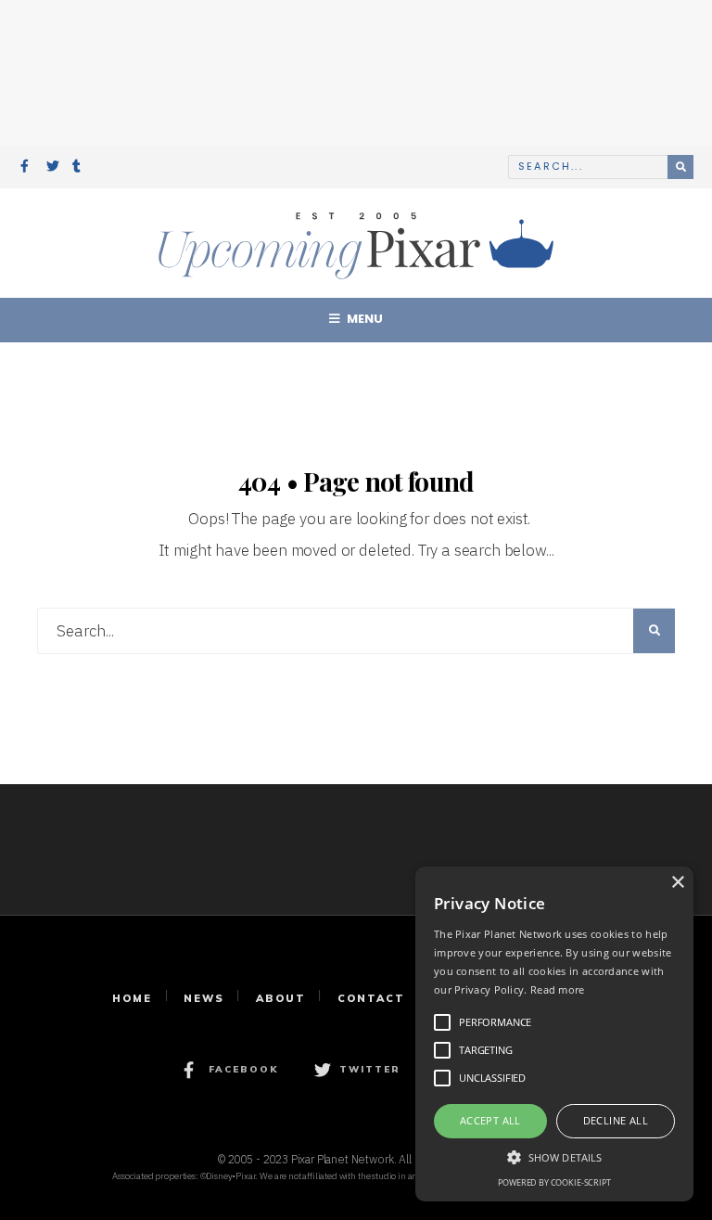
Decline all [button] (615, 1120)
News (204, 998)
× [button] (677, 883)
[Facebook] (27, 168)
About (281, 998)
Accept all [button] (490, 1120)
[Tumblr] (79, 168)
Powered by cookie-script (554, 1182)
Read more (557, 989)
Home (132, 998)
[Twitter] (53, 168)
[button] (554, 1156)
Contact (371, 998)
